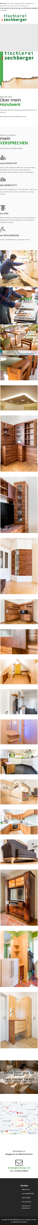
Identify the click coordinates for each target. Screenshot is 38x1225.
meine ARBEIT (26, 1198)
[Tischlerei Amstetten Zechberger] (14, 18)
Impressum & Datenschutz (26, 1207)
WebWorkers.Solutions (20, 1222)
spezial (21, 320)
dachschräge (21, 313)
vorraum (21, 316)
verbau (21, 311)
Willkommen (26, 1189)
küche (21, 318)
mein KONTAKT (26, 1202)
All (21, 304)
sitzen (21, 306)
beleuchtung (21, 309)
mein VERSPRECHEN (28, 1194)
